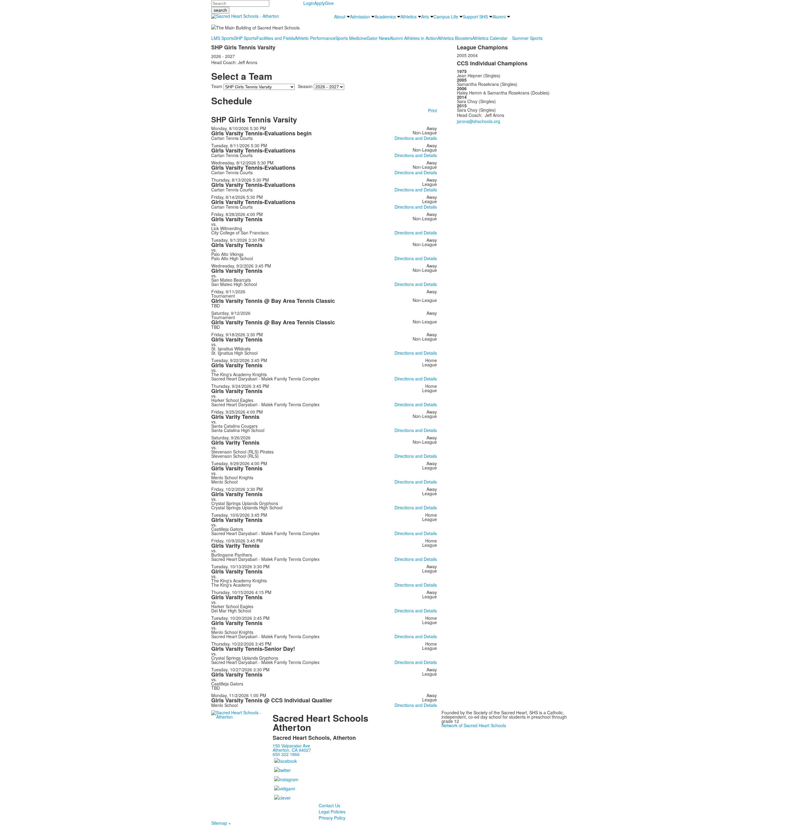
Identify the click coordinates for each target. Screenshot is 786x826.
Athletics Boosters (455, 38)
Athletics (408, 17)
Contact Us (329, 805)
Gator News (378, 38)
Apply (319, 3)
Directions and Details (416, 138)
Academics (385, 17)
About (339, 17)
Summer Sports (527, 38)
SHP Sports (245, 38)
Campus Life (446, 17)
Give (329, 3)
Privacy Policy (332, 818)
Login (308, 3)
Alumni (499, 17)
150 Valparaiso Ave (291, 746)
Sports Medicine (351, 38)
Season (305, 86)
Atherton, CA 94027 (292, 750)
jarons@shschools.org (478, 121)
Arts (425, 17)
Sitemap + (221, 823)
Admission (360, 17)
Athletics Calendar (490, 38)
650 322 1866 (286, 754)
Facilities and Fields (275, 38)
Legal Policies (332, 812)
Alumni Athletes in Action (414, 38)
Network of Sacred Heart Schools (474, 725)
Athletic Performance (315, 38)
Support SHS (475, 17)
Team (216, 86)
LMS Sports (222, 38)
